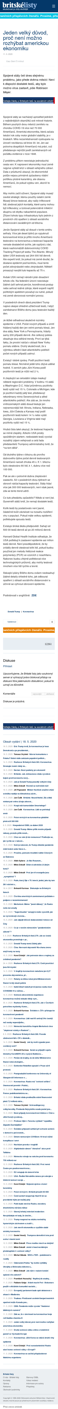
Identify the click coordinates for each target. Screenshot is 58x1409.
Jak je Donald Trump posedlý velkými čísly (32, 781)
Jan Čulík (18, 797)
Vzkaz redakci (32, 1380)
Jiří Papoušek (20, 789)
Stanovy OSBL (32, 1377)
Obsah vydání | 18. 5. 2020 (20, 741)
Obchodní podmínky (11, 1389)
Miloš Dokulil (19, 785)
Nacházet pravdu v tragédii (26, 1144)
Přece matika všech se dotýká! (40, 1243)
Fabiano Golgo (20, 1282)
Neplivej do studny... (41, 1278)
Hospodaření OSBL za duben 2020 (28, 825)
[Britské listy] (29, 101)
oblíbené (50, 693)
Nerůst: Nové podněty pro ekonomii (29, 770)
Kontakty (6, 1380)
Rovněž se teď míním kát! (37, 785)
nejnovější (37, 693)
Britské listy (24, 6)
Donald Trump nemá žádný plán (27, 943)
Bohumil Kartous (21, 888)
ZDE (34, 595)
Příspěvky (30, 1386)
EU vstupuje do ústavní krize (26, 1172)
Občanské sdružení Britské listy (33, 1398)
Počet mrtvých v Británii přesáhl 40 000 (31, 1191)
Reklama (7, 1386)
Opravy (6, 1383)
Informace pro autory (35, 1383)
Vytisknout (11, 621)
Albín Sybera (19, 860)
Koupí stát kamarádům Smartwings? (30, 805)
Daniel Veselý (20, 1042)
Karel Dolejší (19, 955)
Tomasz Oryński (21, 754)
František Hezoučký (23, 1278)
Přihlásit (7, 666)
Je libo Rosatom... (34, 860)
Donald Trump (14, 611)
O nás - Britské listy (11, 1377)
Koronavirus (28, 611)
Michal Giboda (20, 1255)
